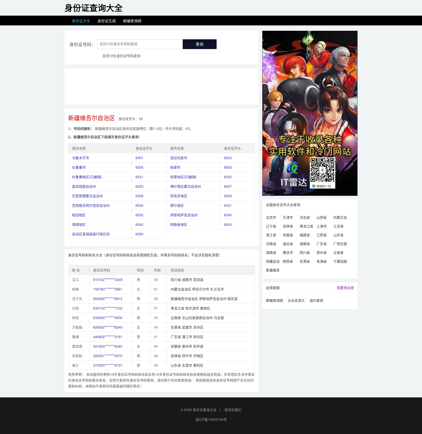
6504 (139, 167)
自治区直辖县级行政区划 (91, 233)
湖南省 (305, 243)
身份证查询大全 (205, 409)
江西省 (321, 234)
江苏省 (338, 226)
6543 (228, 224)
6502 (228, 157)
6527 (228, 186)
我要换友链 (345, 287)
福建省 (305, 234)
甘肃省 (305, 261)
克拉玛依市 (178, 157)
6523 (139, 186)
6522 (228, 176)
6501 (139, 157)
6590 (139, 233)
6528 (139, 195)
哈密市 (175, 167)
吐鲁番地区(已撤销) (87, 176)
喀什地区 (177, 205)
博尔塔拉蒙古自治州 (185, 186)
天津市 (288, 217)
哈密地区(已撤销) (183, 176)
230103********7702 (107, 308)
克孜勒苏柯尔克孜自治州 (91, 205)
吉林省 (288, 226)
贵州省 (321, 252)
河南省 (271, 243)
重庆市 (288, 252)
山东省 (338, 234)
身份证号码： (82, 44)
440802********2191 (107, 336)
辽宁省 (271, 226)
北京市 (271, 217)
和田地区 (79, 214)
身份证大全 (81, 20)
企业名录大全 (296, 301)
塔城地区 (79, 224)
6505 (228, 167)
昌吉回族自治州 (84, 186)
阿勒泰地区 (178, 224)
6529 (228, 195)
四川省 (305, 252)
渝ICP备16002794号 (211, 419)
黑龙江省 (306, 226)
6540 (228, 214)
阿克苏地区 (178, 195)
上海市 (321, 226)
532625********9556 (107, 317)
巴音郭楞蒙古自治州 (87, 195)
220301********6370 (107, 355)
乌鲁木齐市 (80, 157)
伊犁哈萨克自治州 (184, 214)
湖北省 (288, 243)
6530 (139, 205)
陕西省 (288, 261)
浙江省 (271, 234)
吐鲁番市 (79, 167)
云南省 (338, 252)
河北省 (305, 217)
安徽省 (288, 234)
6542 (139, 224)
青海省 (321, 261)
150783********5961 (107, 289)
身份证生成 (106, 20)
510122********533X (108, 279)
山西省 (321, 217)
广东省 (321, 243)
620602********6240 (107, 327)
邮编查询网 (132, 20)
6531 (228, 205)
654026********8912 (107, 298)
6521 (139, 176)
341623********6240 (107, 346)
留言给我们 (233, 409)
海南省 (271, 252)
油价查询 (316, 300)
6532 (139, 214)
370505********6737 (107, 365)
